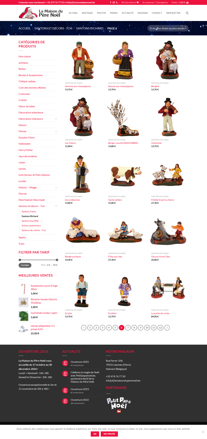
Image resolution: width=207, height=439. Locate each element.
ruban (22, 162)
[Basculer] (56, 119)
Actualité (127, 13)
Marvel (23, 193)
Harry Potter (26, 149)
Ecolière (112, 313)
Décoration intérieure (31, 118)
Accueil (73, 13)
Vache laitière (115, 199)
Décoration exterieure (31, 112)
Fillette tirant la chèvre (162, 199)
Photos (101, 13)
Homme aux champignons (78, 86)
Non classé (25, 56)
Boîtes (22, 68)
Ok (95, 434)
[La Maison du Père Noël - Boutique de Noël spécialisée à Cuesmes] (41, 13)
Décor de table (27, 106)
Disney (22, 131)
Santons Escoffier (30, 220)
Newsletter (173, 13)
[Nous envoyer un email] (114, 2)
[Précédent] (84, 327)
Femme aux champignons (120, 86)
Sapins (22, 237)
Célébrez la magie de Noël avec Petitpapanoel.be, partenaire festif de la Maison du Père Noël (85, 377)
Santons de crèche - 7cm (34, 230)
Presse (114, 13)
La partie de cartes (160, 313)
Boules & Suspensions (31, 75)
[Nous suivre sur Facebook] (111, 2)
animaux (23, 62)
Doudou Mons (27, 137)
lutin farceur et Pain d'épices (34, 174)
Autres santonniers (31, 225)
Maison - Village (28, 187)
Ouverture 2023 (80, 389)
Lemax (22, 168)
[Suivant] (167, 327)
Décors (23, 125)
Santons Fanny (29, 211)
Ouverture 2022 (80, 399)
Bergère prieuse (73, 256)
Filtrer (25, 265)
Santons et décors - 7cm (53, 28)
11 (153, 327)
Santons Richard (90, 28)
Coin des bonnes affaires (32, 87)
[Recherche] (187, 13)
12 (160, 327)
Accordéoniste (72, 199)
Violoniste (156, 143)
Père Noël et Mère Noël (32, 199)
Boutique (87, 13)
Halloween (25, 143)
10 (147, 327)
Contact (157, 13)
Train (21, 243)
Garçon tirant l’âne (160, 256)
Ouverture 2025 (80, 361)
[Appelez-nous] (117, 2)
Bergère (155, 86)
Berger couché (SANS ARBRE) (123, 143)
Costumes (24, 93)
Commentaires (77, 365)
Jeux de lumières (28, 156)
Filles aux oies (115, 256)
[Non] (203, 432)
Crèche (23, 99)
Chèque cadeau (27, 81)
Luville (22, 181)
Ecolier (68, 313)
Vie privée (109, 434)
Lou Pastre (70, 143)
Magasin (143, 13)
